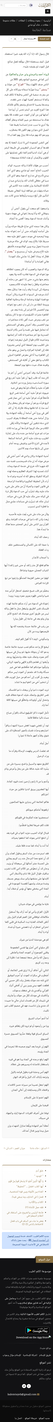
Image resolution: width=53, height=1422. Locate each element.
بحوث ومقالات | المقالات (29, 21)
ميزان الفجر (14, 1148)
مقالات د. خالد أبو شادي (38, 25)
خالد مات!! (39, 1148)
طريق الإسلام (45, 1355)
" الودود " (38, 1176)
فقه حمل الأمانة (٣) (34, 1207)
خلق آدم (39, 1171)
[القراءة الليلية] (30, 5)
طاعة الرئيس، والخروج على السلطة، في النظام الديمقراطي (25, 1214)
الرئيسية (47, 21)
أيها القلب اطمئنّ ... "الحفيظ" (29, 1186)
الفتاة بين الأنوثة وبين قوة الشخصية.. (26, 1192)
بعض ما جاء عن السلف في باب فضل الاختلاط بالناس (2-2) (26, 1223)
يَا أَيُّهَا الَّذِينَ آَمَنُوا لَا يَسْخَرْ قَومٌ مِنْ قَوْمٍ (25, 1181)
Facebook (29, 1386)
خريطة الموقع (31, 1418)
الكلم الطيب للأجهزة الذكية (33, 1314)
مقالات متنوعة (9, 21)
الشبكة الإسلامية (30, 1355)
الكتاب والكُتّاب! (36, 1202)
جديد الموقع (44, 1418)
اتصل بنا (18, 1418)
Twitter (24, 1386)
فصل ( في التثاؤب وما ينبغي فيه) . (27, 1197)
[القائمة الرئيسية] (47, 11)
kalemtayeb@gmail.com (22, 1395)
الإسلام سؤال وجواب (12, 1355)
